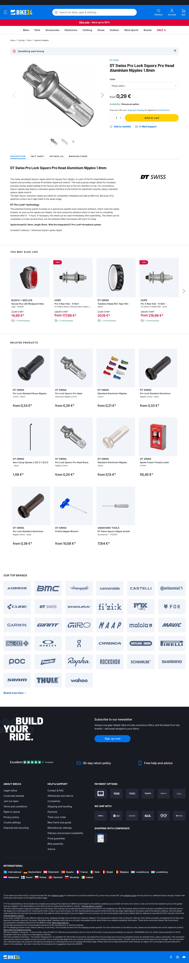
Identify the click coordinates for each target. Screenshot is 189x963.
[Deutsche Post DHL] (100, 816)
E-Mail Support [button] (148, 126)
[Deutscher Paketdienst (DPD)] (116, 816)
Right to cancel (12, 811)
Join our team (11, 801)
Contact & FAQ (55, 790)
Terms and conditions (15, 806)
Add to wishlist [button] (122, 126)
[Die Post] (132, 816)
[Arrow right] (47, 368)
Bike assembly (55, 843)
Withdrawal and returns (60, 795)
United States (163, 110)
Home (12, 40)
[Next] (102, 95)
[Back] (14, 95)
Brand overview (13, 692)
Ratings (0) (57, 156)
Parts (29, 40)
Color (112, 79)
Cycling (21, 40)
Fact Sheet (37, 156)
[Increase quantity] (120, 117)
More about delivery (60, 923)
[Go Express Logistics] (164, 816)
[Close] (175, 50)
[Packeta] (179, 816)
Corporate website (14, 795)
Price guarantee (56, 838)
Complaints (54, 801)
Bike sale (84, 22)
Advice (51, 849)
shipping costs (57, 895)
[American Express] (132, 793)
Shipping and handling (60, 806)
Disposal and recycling (16, 827)
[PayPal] (148, 793)
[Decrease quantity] (112, 117)
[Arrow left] (15, 368)
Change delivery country (92, 906)
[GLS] (148, 816)
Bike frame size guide (59, 822)
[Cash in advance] (179, 793)
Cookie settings (12, 822)
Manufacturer (78, 156)
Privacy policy (11, 817)
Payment (52, 811)
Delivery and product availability (65, 833)
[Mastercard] (100, 793)
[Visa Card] (116, 793)
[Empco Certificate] (100, 838)
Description (18, 156)
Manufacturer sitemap (60, 827)
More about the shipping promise (17, 930)
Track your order (57, 817)
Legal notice (10, 790)
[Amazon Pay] (164, 793)
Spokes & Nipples (41, 40)
